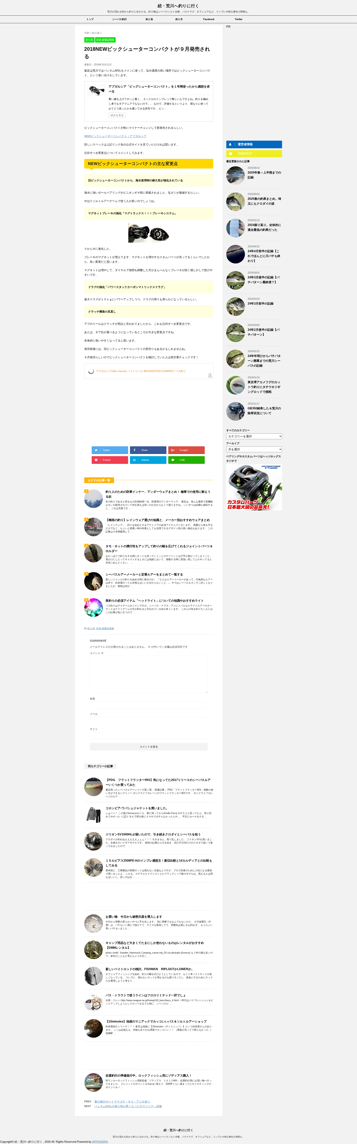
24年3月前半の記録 (261, 303)
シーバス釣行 (119, 19)
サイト (94, 729)
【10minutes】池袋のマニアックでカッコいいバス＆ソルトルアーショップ (156, 1021)
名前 (92, 698)
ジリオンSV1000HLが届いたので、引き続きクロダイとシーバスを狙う (153, 834)
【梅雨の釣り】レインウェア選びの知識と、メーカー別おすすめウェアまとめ (158, 520)
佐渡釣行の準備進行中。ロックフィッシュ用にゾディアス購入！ (149, 1075)
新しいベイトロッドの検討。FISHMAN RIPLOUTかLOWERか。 (150, 969)
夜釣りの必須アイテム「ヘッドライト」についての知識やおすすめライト (155, 600)
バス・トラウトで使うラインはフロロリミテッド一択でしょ (146, 995)
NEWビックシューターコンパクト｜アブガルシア (115, 136)
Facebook (208, 19)
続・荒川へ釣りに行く (178, 6)
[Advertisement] (115, 411)
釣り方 (179, 19)
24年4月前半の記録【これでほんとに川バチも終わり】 (264, 256)
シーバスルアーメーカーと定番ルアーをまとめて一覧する (144, 574)
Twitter (238, 19)
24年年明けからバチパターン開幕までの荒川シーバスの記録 (264, 360)
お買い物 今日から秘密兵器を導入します (134, 916)
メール (94, 713)
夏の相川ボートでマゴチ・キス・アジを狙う (122, 1101)
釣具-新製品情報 (105, 628)
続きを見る (117, 115)
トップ (90, 19)
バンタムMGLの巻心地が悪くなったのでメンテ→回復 (128, 1106)
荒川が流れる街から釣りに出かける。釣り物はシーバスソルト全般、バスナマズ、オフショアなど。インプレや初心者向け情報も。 (178, 1136)
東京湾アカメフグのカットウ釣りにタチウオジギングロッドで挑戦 (264, 387)
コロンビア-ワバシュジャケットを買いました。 (137, 808)
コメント (97, 653)
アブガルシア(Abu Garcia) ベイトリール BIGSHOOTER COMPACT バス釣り (141, 371)
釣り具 (149, 19)
